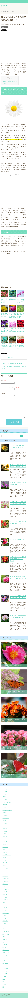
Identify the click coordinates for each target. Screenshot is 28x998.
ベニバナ (5, 944)
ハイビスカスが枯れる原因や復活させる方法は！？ (18, 523)
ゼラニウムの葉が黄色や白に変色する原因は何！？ (18, 617)
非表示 (11, 78)
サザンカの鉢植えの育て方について (11, 665)
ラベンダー (5, 968)
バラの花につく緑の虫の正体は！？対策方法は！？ (4, 346)
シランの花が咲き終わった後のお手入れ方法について (18, 484)
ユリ (4, 960)
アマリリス (5, 807)
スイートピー (6, 913)
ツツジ (4, 928)
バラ (4, 936)
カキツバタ (5, 825)
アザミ (4, 794)
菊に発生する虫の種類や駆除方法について (4, 315)
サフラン (5, 897)
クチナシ (5, 873)
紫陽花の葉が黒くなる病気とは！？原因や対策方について (18, 578)
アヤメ (4, 812)
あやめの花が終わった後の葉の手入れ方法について (18, 598)
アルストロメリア (7, 815)
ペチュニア (5, 947)
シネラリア (5, 902)
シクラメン (5, 899)
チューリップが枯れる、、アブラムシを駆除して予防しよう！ (12, 315)
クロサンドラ (6, 878)
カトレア (5, 839)
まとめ (4, 83)
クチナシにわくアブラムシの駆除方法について (12, 345)
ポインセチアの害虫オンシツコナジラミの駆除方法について (20, 346)
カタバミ (5, 836)
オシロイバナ (6, 823)
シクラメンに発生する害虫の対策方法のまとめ (12, 330)
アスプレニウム (7, 802)
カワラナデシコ (7, 855)
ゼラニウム (5, 921)
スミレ (4, 918)
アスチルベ (5, 799)
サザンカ (5, 894)
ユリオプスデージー (8, 963)
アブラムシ (7, 357)
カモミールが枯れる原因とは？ (10, 81)
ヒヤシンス (5, 942)
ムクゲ (4, 958)
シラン (4, 905)
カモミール (4, 27)
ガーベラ (5, 862)
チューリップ (6, 926)
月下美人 (5, 973)
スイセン (5, 910)
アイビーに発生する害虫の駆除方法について (12, 299)
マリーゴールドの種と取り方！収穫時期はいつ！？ (18, 559)
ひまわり (5, 789)
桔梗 (4, 979)
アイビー (5, 791)
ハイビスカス (6, 934)
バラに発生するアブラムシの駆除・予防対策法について (20, 331)
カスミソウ (5, 831)
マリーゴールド (7, 952)
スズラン (5, 915)
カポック (5, 841)
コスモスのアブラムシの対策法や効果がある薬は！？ (20, 300)
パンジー (5, 939)
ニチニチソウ (6, 931)
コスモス (5, 886)
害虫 (12, 357)
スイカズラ (5, 907)
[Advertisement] (14, 47)
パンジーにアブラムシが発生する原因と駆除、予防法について (4, 331)
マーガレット (6, 955)
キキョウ (5, 865)
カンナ (4, 857)
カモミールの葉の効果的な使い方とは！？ (14, 363)
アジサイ (5, 796)
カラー (4, 849)
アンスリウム (6, 818)
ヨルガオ (5, 965)
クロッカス (5, 881)
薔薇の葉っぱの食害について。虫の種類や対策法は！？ (4, 300)
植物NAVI (4, 6)
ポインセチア (6, 950)
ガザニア (5, 860)
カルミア (5, 852)
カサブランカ (6, 828)
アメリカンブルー (7, 810)
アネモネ (5, 804)
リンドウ (5, 971)
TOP (6, 11)
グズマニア (5, 884)
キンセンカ (5, 870)
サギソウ (5, 892)
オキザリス (5, 820)
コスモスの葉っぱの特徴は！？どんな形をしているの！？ (18, 504)
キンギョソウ (6, 868)
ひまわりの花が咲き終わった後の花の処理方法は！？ (18, 447)
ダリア (4, 923)
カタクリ (5, 833)
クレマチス (5, 876)
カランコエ (5, 847)
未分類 (4, 976)
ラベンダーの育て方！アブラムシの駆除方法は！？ (20, 315)
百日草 (4, 984)
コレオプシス (6, 889)
